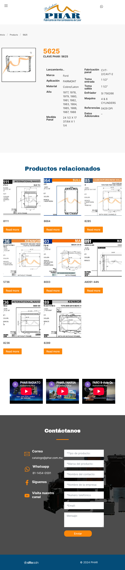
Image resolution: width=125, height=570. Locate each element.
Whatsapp (41, 466)
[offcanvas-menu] (6, 5)
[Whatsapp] (101, 6)
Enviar (78, 533)
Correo (37, 451)
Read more (12, 229)
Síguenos (39, 482)
